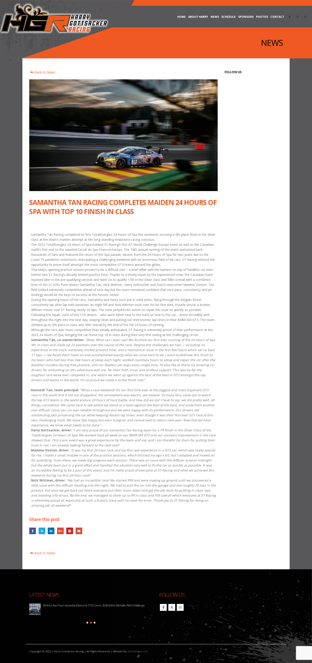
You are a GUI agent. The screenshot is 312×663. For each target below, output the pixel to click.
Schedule (228, 17)
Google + (60, 531)
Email (79, 531)
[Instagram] (305, 17)
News (215, 17)
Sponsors (246, 17)
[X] (297, 17)
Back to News (44, 72)
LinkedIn (51, 531)
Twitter (42, 531)
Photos (262, 17)
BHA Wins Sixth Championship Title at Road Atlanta (74, 605)
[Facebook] (289, 17)
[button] (87, 623)
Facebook (32, 531)
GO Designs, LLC (138, 651)
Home (181, 17)
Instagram (180, 607)
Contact (277, 17)
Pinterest (69, 531)
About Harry (198, 17)
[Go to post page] (35, 609)
